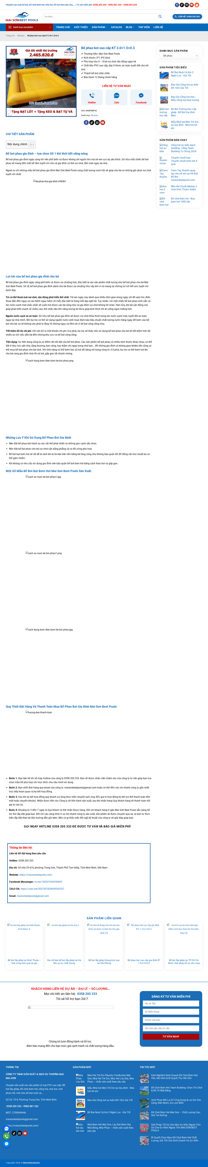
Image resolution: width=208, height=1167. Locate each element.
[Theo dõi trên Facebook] (177, 5)
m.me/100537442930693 (48, 881)
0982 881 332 (30, 1106)
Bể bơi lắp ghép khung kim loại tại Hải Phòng (104, 962)
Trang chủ (63, 27)
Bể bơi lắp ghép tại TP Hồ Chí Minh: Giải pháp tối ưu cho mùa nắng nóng (184, 962)
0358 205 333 (87, 994)
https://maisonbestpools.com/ (35, 874)
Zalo (116, 102)
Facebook (141, 102)
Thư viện (144, 27)
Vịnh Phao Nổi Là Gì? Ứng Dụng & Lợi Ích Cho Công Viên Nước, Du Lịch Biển (176, 1101)
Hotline (92, 102)
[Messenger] (6, 1143)
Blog (129, 27)
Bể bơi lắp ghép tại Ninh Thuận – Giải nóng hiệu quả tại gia (24, 962)
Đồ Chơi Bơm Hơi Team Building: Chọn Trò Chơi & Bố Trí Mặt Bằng (176, 1089)
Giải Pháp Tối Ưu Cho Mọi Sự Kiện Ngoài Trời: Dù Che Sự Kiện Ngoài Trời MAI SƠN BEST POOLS (176, 1127)
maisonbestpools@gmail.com (33, 896)
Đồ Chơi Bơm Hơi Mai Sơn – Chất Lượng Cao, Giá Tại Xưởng (175, 1114)
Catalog (116, 27)
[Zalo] (6, 1128)
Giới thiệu (81, 27)
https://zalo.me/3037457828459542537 (42, 888)
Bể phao (21, 35)
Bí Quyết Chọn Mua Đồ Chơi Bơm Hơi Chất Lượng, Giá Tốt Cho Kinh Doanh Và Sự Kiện (174, 1139)
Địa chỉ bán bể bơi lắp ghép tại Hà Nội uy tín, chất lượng (64, 962)
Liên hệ (158, 27)
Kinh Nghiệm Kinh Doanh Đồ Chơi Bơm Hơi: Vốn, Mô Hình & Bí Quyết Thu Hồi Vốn (174, 1077)
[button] (29, 27)
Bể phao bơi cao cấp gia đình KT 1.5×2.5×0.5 (144, 962)
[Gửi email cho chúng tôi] (187, 5)
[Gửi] (160, 17)
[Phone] (6, 1136)
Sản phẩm (98, 27)
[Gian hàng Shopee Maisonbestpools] (198, 5)
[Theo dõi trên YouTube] (191, 5)
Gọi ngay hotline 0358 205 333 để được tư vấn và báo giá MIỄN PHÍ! (77, 826)
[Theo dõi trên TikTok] (182, 5)
